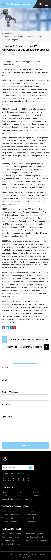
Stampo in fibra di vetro (11, 515)
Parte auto (6, 511)
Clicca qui (20, 473)
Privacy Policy (22, 499)
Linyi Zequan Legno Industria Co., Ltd (37, 541)
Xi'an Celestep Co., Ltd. (34, 537)
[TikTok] (28, 480)
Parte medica (31, 522)
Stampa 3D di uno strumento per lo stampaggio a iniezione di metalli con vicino (33, 339)
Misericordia (30, 518)
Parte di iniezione (32, 515)
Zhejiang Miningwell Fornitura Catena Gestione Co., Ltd (13, 541)
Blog (19, 496)
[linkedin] (9, 480)
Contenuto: (7, 417)
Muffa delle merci (32, 511)
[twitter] (13, 480)
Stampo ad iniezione (10, 518)
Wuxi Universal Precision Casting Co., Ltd (11, 534)
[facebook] (4, 480)
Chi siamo (21, 492)
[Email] (31, 468)
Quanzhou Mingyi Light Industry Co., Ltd (34, 534)
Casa (6, 34)
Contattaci (37, 496)
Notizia (4, 496)
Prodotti (36, 492)
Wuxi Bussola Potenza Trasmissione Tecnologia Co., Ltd (13, 537)
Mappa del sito (7, 499)
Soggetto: (6, 404)
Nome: (5, 368)
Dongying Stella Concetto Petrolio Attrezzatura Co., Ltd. (13, 544)
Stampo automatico (10, 522)
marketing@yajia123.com (25, 557)
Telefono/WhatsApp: (10, 392)
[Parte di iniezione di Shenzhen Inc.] (14, 459)
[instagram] (23, 480)
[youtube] (18, 480)
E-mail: (5, 380)
